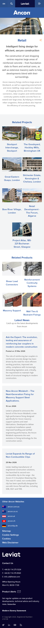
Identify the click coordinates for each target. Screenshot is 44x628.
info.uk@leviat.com (12, 577)
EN (4, 4)
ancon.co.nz (13, 511)
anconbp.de (13, 526)
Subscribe (11, 604)
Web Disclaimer (10, 542)
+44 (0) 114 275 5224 (12, 569)
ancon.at (11, 516)
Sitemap (6, 531)
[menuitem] (3, 625)
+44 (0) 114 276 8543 (12, 573)
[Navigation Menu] (39, 3)
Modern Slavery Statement (14, 611)
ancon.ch (11, 521)
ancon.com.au (13, 507)
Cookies (6, 538)
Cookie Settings (10, 535)
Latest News (22, 320)
